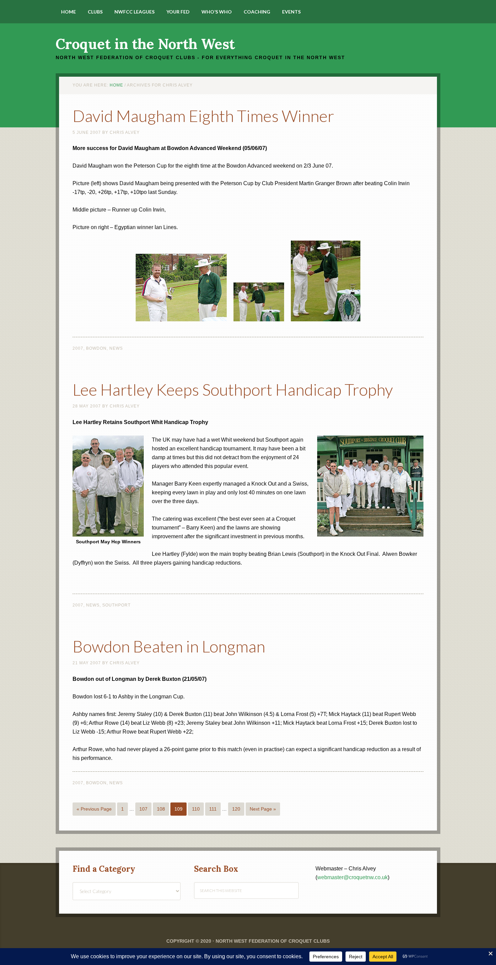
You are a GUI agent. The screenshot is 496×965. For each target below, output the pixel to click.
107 (143, 809)
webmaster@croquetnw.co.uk (352, 877)
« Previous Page (94, 809)
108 (161, 809)
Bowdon (96, 348)
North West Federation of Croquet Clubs (273, 941)
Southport (116, 605)
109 (178, 809)
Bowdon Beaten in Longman (169, 646)
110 (196, 809)
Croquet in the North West (145, 44)
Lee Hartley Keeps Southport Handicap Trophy (233, 389)
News (116, 348)
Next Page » (263, 809)
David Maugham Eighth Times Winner (203, 115)
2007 (78, 348)
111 (213, 809)
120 (236, 809)
